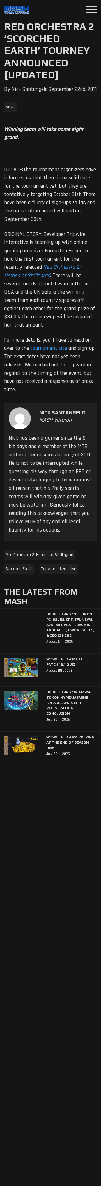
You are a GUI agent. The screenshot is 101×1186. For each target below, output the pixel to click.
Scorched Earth (19, 569)
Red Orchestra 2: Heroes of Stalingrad (39, 555)
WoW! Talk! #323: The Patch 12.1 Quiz (66, 661)
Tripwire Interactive (58, 569)
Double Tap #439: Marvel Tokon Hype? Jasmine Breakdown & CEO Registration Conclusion (69, 702)
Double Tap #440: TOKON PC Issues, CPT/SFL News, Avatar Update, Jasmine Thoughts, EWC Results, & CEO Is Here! (70, 624)
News (10, 107)
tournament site (48, 348)
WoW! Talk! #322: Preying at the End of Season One (70, 742)
